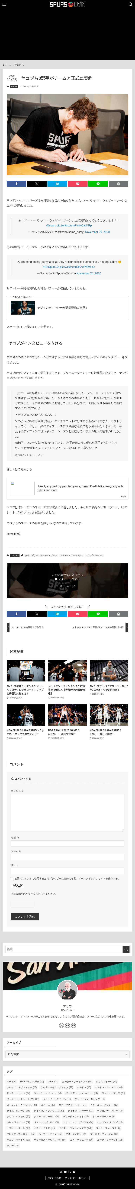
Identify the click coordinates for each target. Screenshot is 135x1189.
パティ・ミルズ (44, 1128)
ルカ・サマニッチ (81, 1139)
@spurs (51, 225)
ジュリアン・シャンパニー (82, 1093)
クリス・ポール (106, 1081)
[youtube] (67, 1025)
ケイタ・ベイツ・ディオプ (57, 1087)
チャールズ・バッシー (104, 1105)
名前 (15, 837)
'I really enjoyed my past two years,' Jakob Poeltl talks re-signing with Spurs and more (80, 488)
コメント (17, 790)
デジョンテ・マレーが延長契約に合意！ (62, 307)
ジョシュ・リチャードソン (23, 1099)
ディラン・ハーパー (80, 1110)
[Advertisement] (67, 35)
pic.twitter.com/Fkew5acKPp (74, 225)
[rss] (69, 1171)
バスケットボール (18, 1128)
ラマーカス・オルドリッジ (50, 1139)
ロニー (12, 1145)
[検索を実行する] (126, 949)
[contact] (73, 1025)
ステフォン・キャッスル (22, 1105)
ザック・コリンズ (18, 1093)
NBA (11, 1081)
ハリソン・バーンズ (110, 1122)
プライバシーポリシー (76, 1178)
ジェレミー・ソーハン (48, 1093)
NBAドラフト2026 (32, 1081)
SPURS (14, 86)
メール (16, 851)
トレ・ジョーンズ (18, 1122)
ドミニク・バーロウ (46, 1122)
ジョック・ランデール (57, 1099)
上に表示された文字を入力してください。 (34, 893)
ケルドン (84, 1087)
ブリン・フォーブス (108, 1128)
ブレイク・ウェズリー (20, 1134)
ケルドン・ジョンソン (109, 1087)
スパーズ (48, 1105)
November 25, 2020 (97, 232)
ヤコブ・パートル (94, 555)
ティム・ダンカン (18, 1110)
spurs (53, 1081)
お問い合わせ (54, 1178)
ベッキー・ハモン (50, 1134)
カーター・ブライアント (77, 1081)
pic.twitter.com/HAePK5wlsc (77, 266)
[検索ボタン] (130, 4)
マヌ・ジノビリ (76, 1134)
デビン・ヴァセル (18, 1116)
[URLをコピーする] (118, 184)
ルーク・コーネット (110, 1139)
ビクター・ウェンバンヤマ (75, 1128)
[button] (16, 184)
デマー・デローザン (46, 1116)
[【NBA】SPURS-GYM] (67, 4)
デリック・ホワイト (76, 1116)
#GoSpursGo (51, 266)
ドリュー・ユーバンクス (71, 555)
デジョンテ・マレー (110, 1110)
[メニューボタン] (4, 4)
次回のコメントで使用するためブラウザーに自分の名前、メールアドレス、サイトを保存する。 (67, 878)
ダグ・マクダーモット (72, 1105)
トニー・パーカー (103, 1116)
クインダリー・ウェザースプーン (41, 555)
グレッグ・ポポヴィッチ (22, 1087)
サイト (14, 865)
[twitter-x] (61, 1025)
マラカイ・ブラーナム (104, 1134)
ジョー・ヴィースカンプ (90, 1099)
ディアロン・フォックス (49, 1110)
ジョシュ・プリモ (113, 1093)
